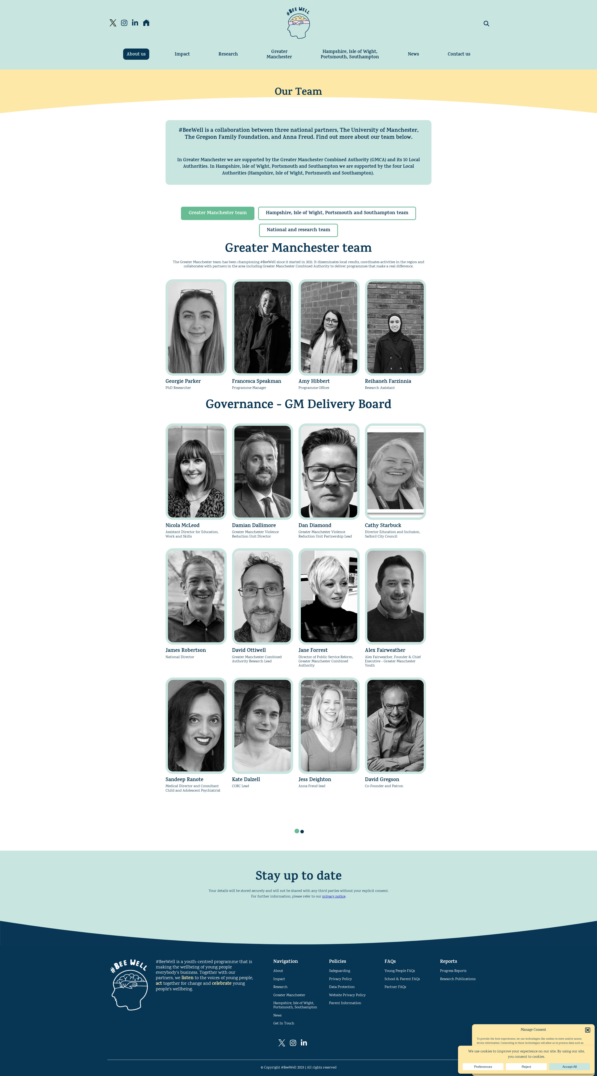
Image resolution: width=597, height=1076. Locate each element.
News (413, 55)
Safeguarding (339, 971)
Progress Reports (453, 971)
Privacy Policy (340, 979)
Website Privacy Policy (347, 995)
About (278, 971)
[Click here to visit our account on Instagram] (124, 22)
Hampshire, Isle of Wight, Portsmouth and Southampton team (337, 213)
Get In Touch (283, 1023)
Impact (182, 55)
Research (228, 55)
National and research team (298, 230)
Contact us (459, 55)
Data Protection (342, 987)
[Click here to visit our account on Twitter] (113, 22)
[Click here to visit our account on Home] (146, 22)
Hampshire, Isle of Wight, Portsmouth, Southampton (350, 54)
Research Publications (458, 979)
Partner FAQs (395, 987)
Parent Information (345, 1003)
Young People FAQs (400, 971)
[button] (587, 1030)
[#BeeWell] (298, 23)
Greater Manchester (279, 54)
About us (136, 55)
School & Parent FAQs (402, 979)
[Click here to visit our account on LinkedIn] (135, 22)
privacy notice (333, 896)
